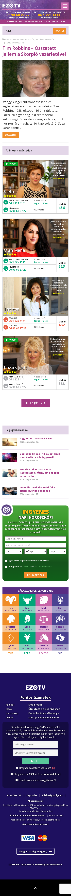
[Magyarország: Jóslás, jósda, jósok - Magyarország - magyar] (11, 5)
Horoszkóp (12, 713)
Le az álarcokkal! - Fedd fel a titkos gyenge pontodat (37, 489)
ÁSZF (25, 566)
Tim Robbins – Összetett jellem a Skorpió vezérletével (34, 51)
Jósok (9, 708)
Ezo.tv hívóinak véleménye (43, 713)
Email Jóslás (35, 704)
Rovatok (59, 30)
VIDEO (12, 163)
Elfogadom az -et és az (30, 566)
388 (61, 383)
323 (61, 266)
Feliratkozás (35, 575)
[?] (53, 767)
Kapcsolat (31, 795)
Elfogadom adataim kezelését (37, 767)
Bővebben (10, 134)
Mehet (35, 761)
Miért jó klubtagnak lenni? (43, 717)
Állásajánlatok (35, 801)
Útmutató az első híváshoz (44, 708)
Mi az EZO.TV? (14, 795)
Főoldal (10, 704)
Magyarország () (33, 851)
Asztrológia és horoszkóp (20, 39)
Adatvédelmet (45, 566)
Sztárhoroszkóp (45, 39)
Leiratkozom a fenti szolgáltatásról (37, 780)
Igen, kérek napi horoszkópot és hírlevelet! (29, 560)
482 (61, 325)
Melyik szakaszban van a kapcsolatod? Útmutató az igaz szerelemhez (39, 473)
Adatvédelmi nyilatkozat (35, 824)
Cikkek (9, 717)
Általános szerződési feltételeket (27, 815)
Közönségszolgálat (52, 795)
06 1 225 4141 (17, 203)
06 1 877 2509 (59, 21)
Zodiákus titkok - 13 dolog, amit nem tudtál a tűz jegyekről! (40, 455)
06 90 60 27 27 (17, 211)
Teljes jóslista (36, 403)
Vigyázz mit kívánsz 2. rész (36, 438)
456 (61, 207)
